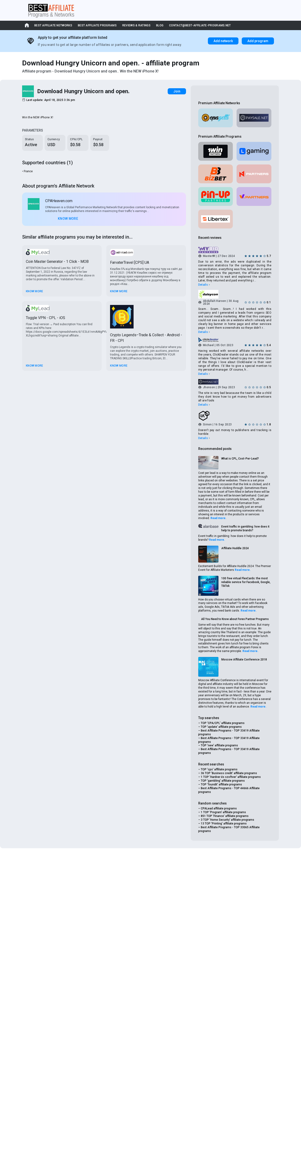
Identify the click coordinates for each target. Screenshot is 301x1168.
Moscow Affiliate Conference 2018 (244, 659)
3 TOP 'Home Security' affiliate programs (227, 819)
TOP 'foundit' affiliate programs (221, 784)
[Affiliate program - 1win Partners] (215, 151)
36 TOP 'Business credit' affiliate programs (229, 773)
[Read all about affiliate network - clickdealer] (234, 339)
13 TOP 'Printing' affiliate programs (224, 823)
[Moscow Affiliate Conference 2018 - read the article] (208, 666)
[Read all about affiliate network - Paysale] (254, 117)
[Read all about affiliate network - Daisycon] (234, 294)
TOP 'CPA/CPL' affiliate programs (223, 723)
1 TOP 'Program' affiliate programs (223, 812)
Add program (257, 41)
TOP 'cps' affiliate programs (219, 769)
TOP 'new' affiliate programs (219, 745)
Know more (68, 218)
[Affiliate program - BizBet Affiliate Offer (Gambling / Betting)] (215, 173)
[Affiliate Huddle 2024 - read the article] (208, 554)
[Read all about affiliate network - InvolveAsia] (234, 416)
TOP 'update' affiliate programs (221, 726)
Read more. (218, 518)
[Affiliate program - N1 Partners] (254, 173)
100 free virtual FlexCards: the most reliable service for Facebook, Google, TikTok (245, 582)
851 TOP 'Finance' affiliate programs (225, 816)
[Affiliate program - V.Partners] (254, 196)
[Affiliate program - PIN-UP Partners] (215, 196)
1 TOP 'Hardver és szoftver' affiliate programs (231, 777)
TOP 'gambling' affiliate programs (223, 780)
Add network (223, 41)
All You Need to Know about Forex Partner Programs (235, 619)
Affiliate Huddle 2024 (235, 548)
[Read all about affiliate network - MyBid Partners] (234, 250)
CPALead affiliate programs (219, 808)
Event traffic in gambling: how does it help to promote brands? (245, 528)
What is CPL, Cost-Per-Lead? (240, 458)
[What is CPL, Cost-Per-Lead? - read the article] (208, 463)
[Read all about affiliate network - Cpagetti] (215, 117)
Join (176, 91)
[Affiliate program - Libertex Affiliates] (215, 219)
